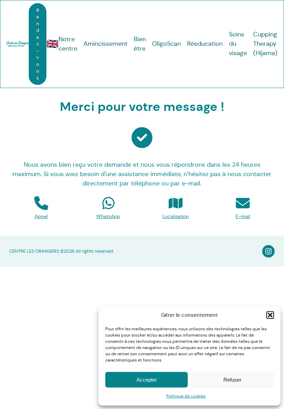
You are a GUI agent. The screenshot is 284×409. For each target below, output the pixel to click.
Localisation (175, 216)
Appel (41, 216)
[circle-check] (142, 137)
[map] (175, 203)
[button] (270, 315)
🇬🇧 (52, 44)
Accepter (146, 380)
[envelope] (242, 203)
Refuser (232, 380)
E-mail (243, 216)
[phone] (41, 203)
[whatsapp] (108, 203)
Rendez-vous (37, 44)
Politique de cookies (186, 396)
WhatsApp (108, 216)
